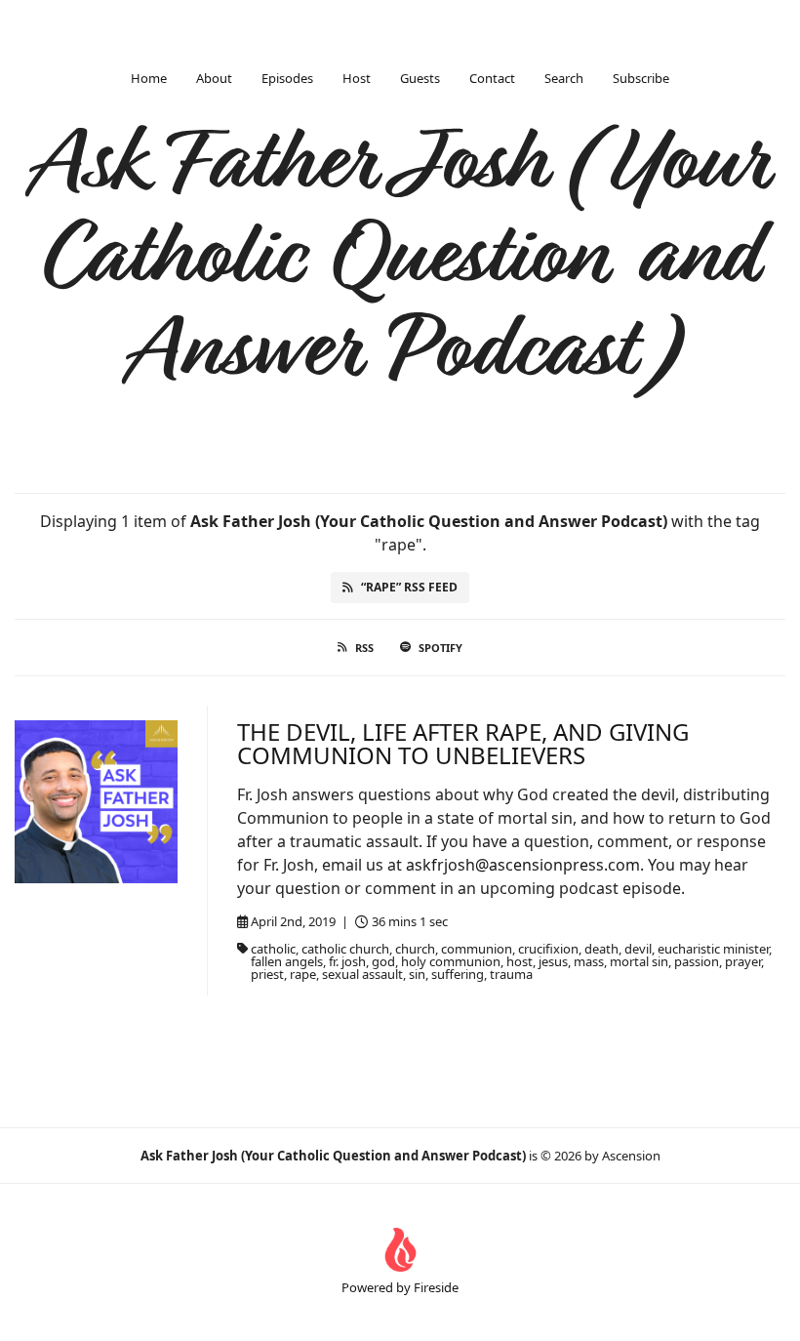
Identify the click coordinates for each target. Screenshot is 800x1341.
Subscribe (641, 78)
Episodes (287, 78)
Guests (420, 78)
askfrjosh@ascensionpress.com (523, 864)
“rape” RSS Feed (409, 587)
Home (149, 78)
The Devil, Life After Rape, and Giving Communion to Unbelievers (463, 743)
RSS (364, 647)
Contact (492, 78)
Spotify (440, 647)
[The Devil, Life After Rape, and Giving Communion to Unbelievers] (96, 801)
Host (356, 78)
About (214, 78)
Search (563, 78)
